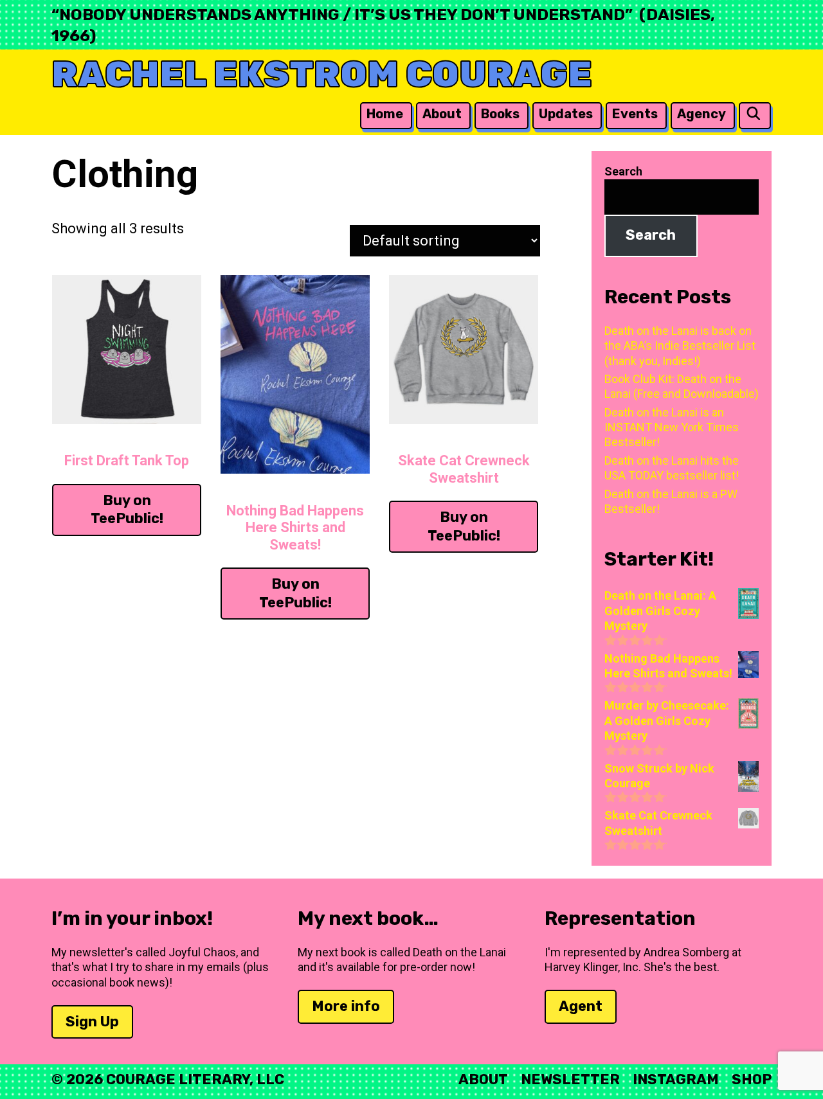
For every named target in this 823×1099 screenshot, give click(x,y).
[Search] (753, 114)
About (442, 113)
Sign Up (92, 1021)
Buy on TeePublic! (127, 510)
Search (623, 171)
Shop (752, 1079)
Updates (566, 113)
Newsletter (570, 1079)
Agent (580, 1006)
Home (384, 113)
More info (346, 1006)
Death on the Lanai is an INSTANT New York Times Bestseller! (671, 427)
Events (635, 113)
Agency (701, 113)
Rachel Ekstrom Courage (321, 74)
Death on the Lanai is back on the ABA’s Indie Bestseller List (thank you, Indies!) (679, 346)
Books (500, 113)
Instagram (676, 1079)
